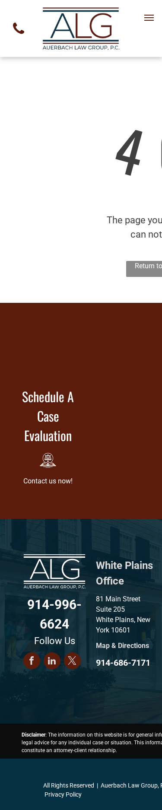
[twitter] (72, 661)
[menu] (149, 17)
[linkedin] (52, 661)
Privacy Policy (63, 794)
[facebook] (31, 661)
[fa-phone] (18, 36)
